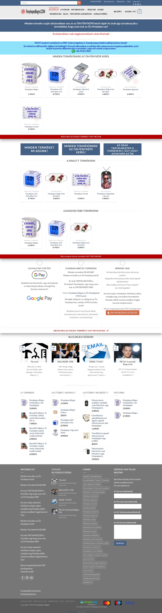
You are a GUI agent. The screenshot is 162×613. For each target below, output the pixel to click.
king (106, 543)
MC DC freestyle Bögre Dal (128, 363)
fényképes (87, 492)
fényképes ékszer (89, 543)
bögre (98, 480)
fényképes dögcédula (90, 496)
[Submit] (79, 3)
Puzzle (85, 567)
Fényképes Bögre (31, 89)
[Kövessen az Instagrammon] (135, 4)
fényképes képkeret (90, 516)
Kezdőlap (54, 10)
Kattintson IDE (27, 572)
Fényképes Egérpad (130, 89)
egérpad (91, 484)
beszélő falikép (88, 480)
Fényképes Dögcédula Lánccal (105, 195)
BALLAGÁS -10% (65, 361)
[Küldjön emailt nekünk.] (138, 4)
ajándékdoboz (96, 476)
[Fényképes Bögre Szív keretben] (81, 227)
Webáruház (121, 1)
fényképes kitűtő (89, 508)
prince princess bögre (90, 563)
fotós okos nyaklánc (102, 488)
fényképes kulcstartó (90, 512)
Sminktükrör (100, 567)
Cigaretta (105, 480)
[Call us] (140, 4)
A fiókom (64, 10)
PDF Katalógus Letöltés (123, 312)
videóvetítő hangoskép (91, 574)
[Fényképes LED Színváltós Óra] (56, 227)
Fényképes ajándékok (81, 14)
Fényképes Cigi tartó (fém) (81, 90)
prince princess (88, 559)
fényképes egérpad (90, 500)
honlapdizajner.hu (28, 594)
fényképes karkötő (89, 504)
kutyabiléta (87, 551)
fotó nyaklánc (88, 488)
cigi (84, 484)
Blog (128, 1)
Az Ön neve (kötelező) (123, 491)
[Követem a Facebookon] (133, 4)
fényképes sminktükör (91, 535)
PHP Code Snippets (72, 612)
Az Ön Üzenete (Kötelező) (125, 522)
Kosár (100, 10)
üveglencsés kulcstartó (91, 578)
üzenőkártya (87, 582)
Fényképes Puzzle (31, 127)
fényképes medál (89, 520)
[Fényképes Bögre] (31, 227)
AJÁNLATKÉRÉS (95, 1)
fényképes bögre (98, 492)
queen (92, 567)
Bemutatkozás (109, 1)
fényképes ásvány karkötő (92, 539)
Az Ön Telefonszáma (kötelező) (127, 512)
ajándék (86, 476)
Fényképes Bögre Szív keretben (105, 90)
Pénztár (92, 10)
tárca (91, 571)
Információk (77, 10)
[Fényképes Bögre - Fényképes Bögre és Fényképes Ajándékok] (33, 11)
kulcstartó (96, 547)
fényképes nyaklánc (90, 523)
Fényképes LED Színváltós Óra (56, 90)
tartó (85, 571)
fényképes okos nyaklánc (92, 527)
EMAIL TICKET (97, 361)
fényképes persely (89, 531)
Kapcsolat (136, 1)
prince (105, 555)
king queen (87, 547)
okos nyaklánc (88, 555)
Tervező (34, 361)
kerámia (100, 543)
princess (103, 563)
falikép (98, 484)
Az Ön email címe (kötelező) (125, 502)
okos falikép (97, 551)
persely (98, 555)
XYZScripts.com (91, 612)
